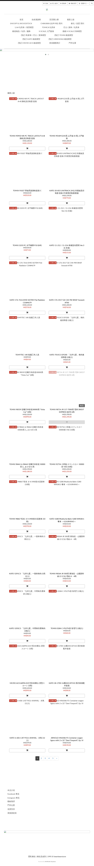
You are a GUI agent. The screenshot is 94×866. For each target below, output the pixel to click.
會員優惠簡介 (54, 43)
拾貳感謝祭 (36, 20)
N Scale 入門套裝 (46, 31)
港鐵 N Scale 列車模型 (72, 31)
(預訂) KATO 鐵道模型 (31, 39)
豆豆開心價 (54, 20)
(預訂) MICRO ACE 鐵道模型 (29, 43)
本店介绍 (11, 790)
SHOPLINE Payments (50, 861)
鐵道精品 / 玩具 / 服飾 (21, 31)
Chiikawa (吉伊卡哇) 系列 (51, 23)
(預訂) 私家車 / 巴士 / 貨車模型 (33, 35)
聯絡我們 (11, 801)
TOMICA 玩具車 (48, 27)
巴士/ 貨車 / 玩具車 (71, 27)
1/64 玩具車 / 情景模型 (24, 27)
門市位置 (72, 43)
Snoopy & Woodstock (21, 23)
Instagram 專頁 (13, 798)
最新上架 (70, 20)
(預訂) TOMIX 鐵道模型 (63, 35)
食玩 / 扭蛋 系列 (77, 23)
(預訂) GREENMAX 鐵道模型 (60, 39)
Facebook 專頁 (13, 794)
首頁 (21, 20)
